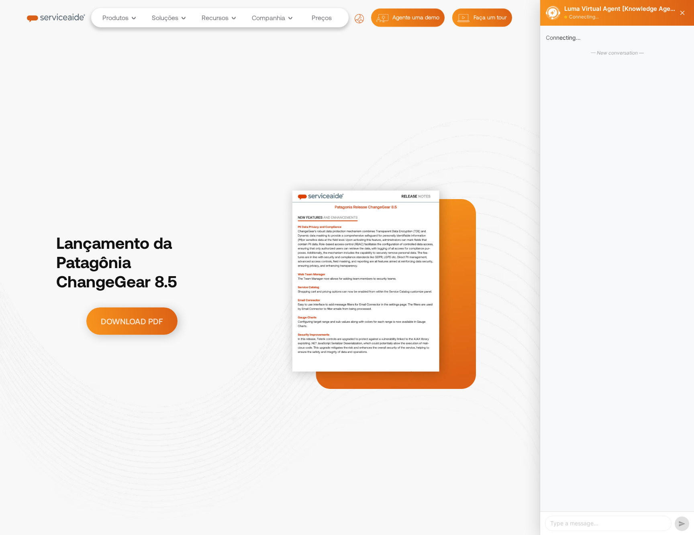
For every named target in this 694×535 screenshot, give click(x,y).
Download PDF (132, 321)
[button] (116, 17)
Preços (322, 17)
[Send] (682, 524)
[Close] (682, 13)
